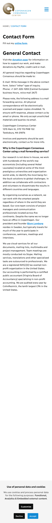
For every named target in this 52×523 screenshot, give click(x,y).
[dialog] (26, 502)
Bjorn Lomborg (35, 223)
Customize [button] (26, 506)
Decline (19, 516)
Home (6, 26)
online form (21, 43)
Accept (33, 516)
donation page (20, 59)
